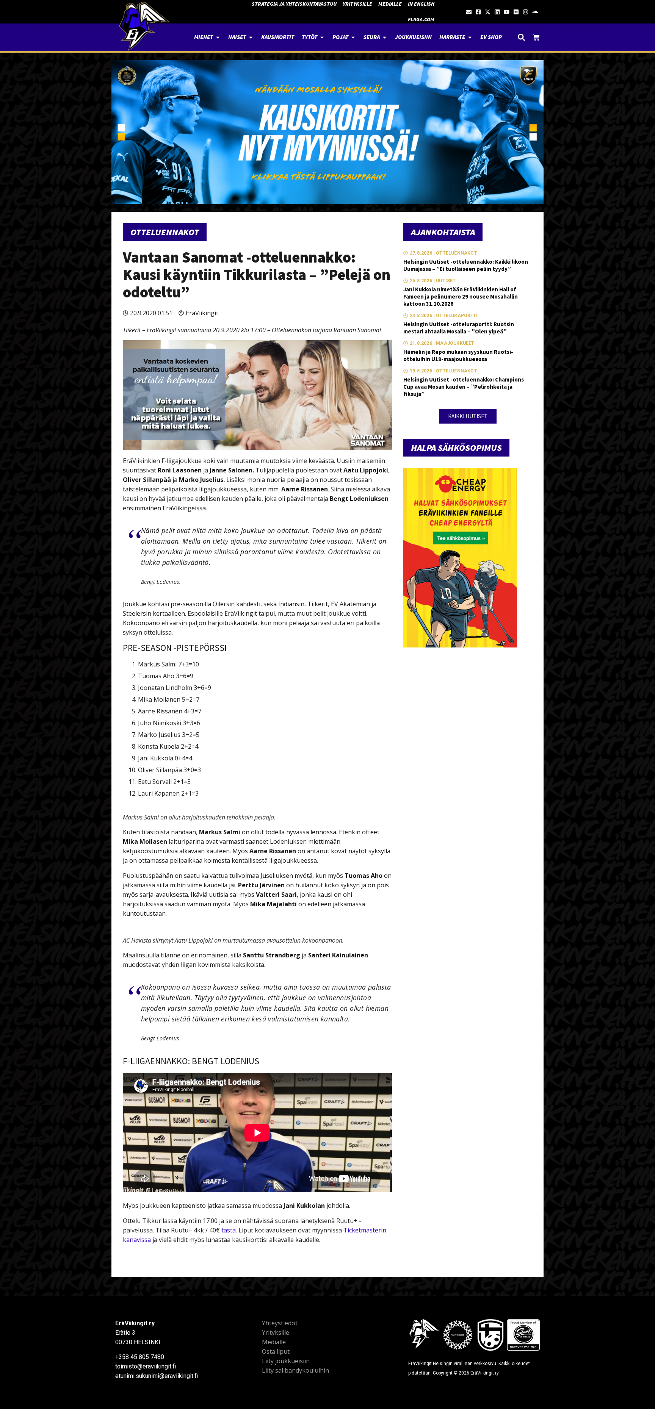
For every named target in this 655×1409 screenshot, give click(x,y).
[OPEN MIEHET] (218, 37)
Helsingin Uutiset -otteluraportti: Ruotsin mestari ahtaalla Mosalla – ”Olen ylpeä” (458, 328)
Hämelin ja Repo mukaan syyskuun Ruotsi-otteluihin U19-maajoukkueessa (458, 355)
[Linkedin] (497, 12)
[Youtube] (506, 12)
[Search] (521, 37)
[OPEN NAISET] (251, 37)
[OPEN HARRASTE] (470, 37)
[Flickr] (516, 12)
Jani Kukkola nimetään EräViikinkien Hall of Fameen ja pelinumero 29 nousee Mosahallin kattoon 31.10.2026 (460, 296)
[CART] (536, 37)
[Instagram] (525, 12)
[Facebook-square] (478, 12)
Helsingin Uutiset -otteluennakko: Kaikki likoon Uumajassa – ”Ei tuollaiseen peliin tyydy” (465, 265)
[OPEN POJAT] (353, 37)
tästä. (229, 1230)
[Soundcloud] (535, 12)
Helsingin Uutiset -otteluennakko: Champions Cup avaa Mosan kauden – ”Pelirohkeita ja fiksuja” (463, 386)
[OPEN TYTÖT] (322, 37)
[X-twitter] (487, 12)
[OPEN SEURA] (384, 37)
